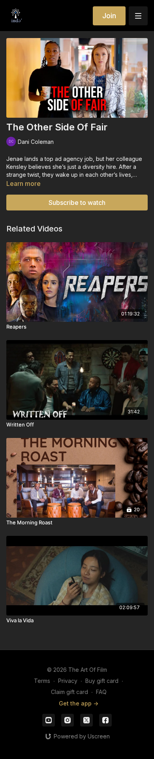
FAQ (101, 691)
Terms (42, 680)
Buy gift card (101, 680)
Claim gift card (69, 691)
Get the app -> (78, 703)
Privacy (67, 680)
